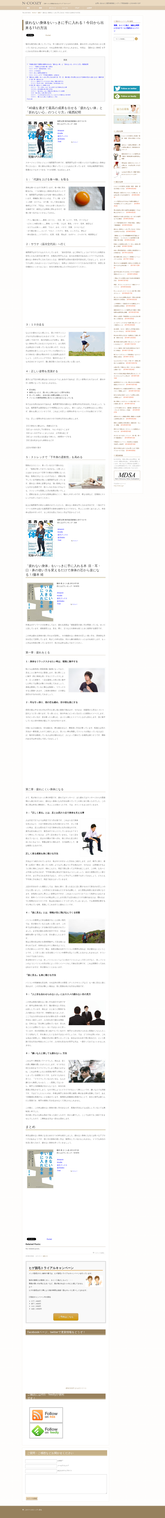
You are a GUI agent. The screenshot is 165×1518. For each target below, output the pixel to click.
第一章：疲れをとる (36, 79)
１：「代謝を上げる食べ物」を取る (41, 66)
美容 (40, 8)
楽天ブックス (63, 136)
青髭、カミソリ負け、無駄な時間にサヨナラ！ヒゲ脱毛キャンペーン (126, 28)
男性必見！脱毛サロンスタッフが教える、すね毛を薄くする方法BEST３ (131, 165)
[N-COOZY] (32, 3)
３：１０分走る (35, 71)
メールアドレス (62, 1466)
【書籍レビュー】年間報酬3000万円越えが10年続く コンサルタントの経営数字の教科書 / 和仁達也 (126, 238)
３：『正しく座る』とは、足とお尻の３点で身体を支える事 (49, 87)
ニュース (65, 8)
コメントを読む (99, 1253)
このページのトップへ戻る (33, 1510)
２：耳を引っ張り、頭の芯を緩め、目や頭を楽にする (47, 83)
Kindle (60, 133)
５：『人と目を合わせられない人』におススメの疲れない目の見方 (51, 95)
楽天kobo (61, 139)
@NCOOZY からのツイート (76, 1388)
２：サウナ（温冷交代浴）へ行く (40, 68)
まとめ (29, 99)
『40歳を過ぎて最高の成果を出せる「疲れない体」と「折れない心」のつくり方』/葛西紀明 (57, 64)
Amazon (61, 130)
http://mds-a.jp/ (119, 486)
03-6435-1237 (135, 3)
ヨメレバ (75, 142)
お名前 (59, 1461)
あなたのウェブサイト (64, 1470)
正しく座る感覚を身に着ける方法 (41, 89)
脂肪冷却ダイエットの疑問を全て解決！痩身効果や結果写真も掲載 (131, 156)
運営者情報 (110, 3)
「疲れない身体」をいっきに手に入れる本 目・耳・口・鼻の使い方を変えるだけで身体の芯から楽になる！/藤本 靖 (65, 77)
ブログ (77, 8)
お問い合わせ (100, 3)
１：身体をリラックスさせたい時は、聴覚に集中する (47, 81)
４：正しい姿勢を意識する (38, 73)
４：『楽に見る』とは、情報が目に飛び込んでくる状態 (48, 91)
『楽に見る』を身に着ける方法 (41, 93)
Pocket (48, 35)
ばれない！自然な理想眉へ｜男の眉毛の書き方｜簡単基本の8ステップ (131, 147)
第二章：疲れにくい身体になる (39, 85)
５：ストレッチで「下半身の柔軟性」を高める (44, 75)
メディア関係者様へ (123, 3)
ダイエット (52, 8)
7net (59, 141)
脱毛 (28, 8)
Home (34, 12)
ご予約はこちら (65, 1317)
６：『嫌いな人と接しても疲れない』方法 (44, 97)
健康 (39, 12)
